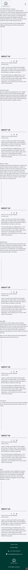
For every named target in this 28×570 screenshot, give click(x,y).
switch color (26, 568)
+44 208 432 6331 (14, 551)
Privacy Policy (14, 547)
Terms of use (14, 544)
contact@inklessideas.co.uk (14, 554)
